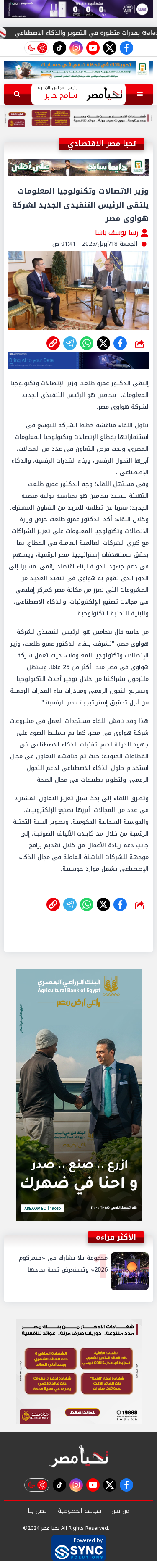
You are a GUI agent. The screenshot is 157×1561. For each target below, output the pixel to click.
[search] (17, 94)
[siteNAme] (104, 94)
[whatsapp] (53, 343)
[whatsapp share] (86, 343)
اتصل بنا (38, 1510)
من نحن (120, 1510)
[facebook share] (120, 343)
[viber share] (70, 343)
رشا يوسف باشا (117, 232)
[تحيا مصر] (78, 1457)
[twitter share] (103, 343)
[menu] (140, 94)
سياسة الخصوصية (79, 1510)
